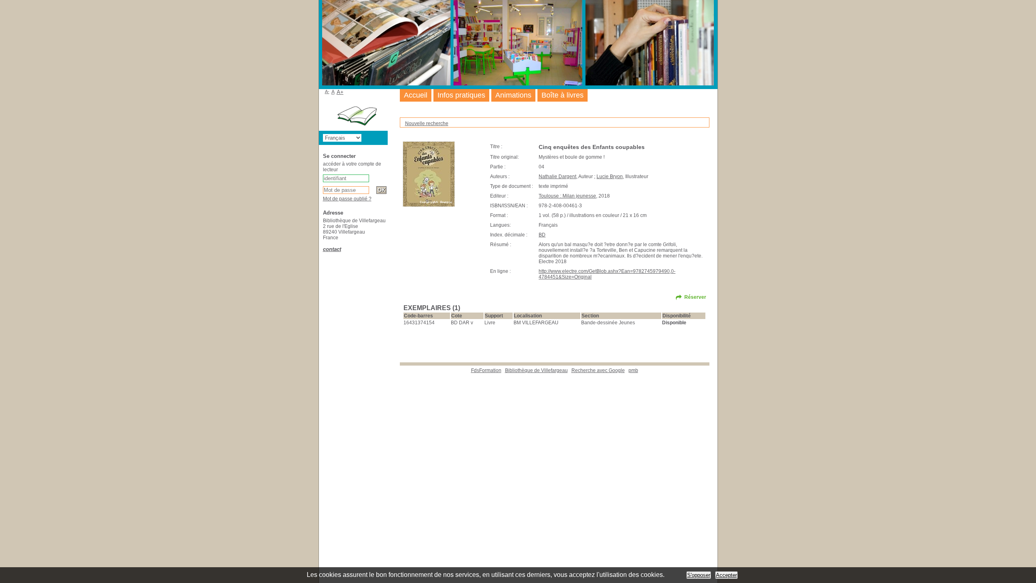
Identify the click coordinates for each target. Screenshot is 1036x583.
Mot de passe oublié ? (347, 199)
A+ (340, 92)
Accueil (415, 95)
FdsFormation (486, 370)
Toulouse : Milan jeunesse (567, 196)
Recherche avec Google (598, 370)
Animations (513, 95)
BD (542, 235)
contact (332, 249)
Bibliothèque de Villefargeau (536, 370)
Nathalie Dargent (557, 176)
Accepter (726, 575)
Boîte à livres (562, 95)
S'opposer (698, 575)
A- (327, 91)
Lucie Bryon (610, 176)
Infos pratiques (461, 95)
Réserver (695, 297)
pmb (633, 370)
